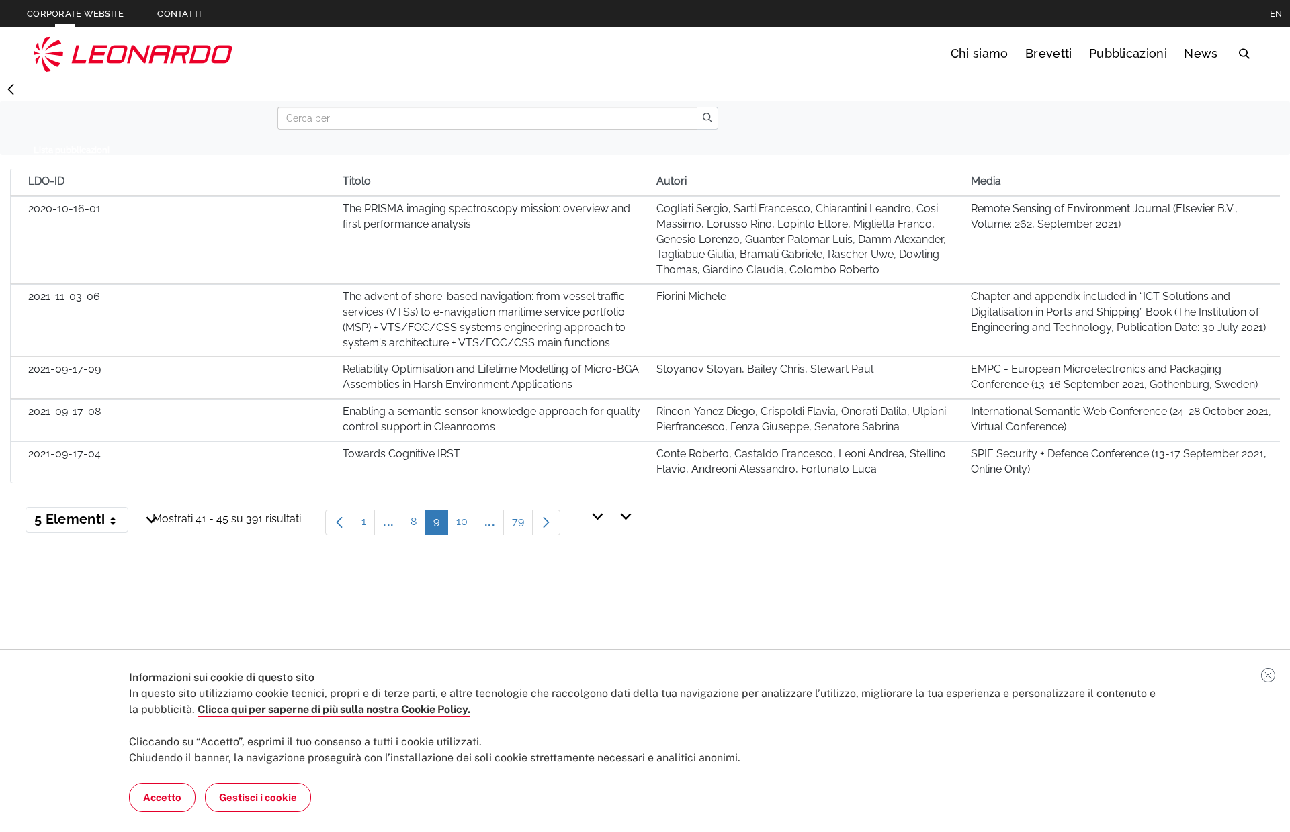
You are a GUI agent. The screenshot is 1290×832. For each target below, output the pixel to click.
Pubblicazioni (1128, 53)
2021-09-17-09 (64, 369)
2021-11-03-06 (64, 296)
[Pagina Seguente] (546, 522)
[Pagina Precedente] (339, 522)
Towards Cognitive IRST (401, 453)
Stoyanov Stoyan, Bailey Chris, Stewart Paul (764, 369)
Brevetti (1048, 53)
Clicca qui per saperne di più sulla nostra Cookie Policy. (334, 709)
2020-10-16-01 (64, 208)
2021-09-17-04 (64, 453)
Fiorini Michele (691, 296)
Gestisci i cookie (258, 797)
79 (522, 525)
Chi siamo (979, 53)
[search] (707, 118)
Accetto (162, 797)
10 (466, 525)
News (1200, 53)
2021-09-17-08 (64, 411)
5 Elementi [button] (81, 522)
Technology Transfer (133, 54)
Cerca (1244, 53)
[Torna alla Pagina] (11, 90)
